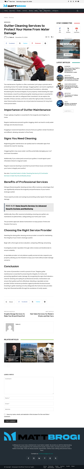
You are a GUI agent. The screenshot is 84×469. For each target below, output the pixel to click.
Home (6, 17)
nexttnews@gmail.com (46, 453)
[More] (45, 43)
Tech (66, 101)
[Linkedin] (39, 458)
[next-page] (8, 365)
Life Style (29, 356)
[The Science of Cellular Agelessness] (60, 95)
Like (60, 28)
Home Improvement (45, 356)
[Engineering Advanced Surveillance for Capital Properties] (45, 352)
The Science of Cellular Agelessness (71, 95)
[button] (77, 11)
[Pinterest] (45, 458)
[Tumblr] (50, 458)
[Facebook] (68, 1)
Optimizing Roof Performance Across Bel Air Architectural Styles (29, 359)
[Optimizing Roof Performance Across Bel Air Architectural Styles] (29, 352)
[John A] (5, 37)
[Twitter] (73, 1)
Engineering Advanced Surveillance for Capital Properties (45, 359)
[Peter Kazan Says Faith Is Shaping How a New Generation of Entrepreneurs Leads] (12, 352)
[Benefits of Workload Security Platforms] (60, 103)
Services (11, 17)
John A (11, 37)
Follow (68, 28)
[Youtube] (78, 1)
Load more (67, 111)
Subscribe (76, 28)
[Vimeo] (76, 1)
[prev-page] (5, 365)
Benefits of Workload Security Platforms (71, 104)
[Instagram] (71, 1)
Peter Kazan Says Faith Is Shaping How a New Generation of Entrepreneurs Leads (12, 359)
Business (12, 355)
